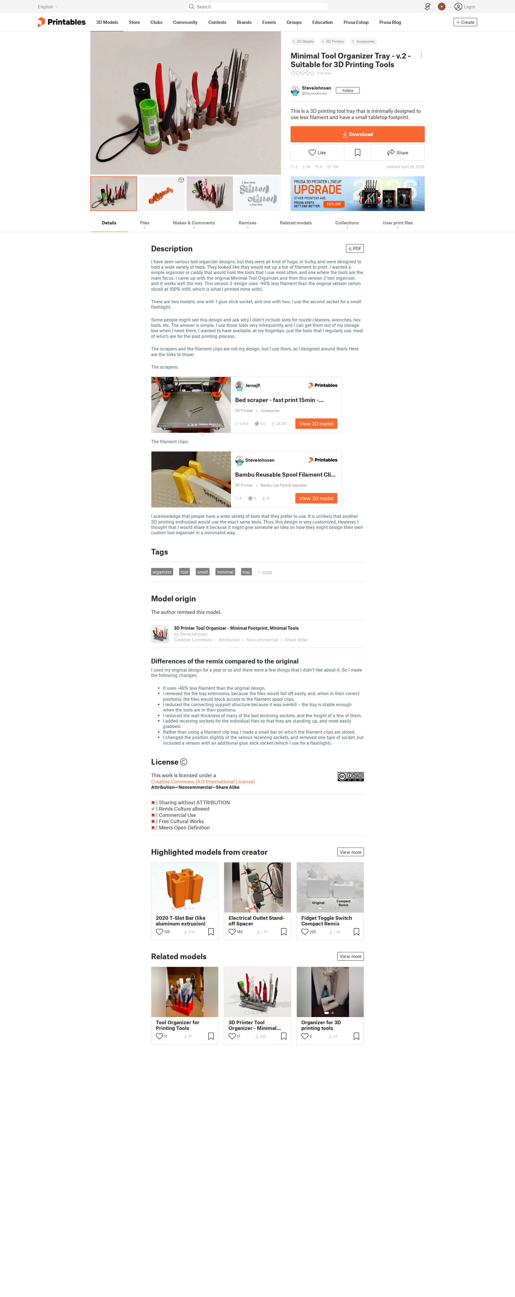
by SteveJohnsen (191, 634)
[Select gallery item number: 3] (185, 908)
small (202, 571)
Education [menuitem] (322, 22)
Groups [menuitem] (294, 22)
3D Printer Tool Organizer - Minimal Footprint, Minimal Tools (253, 1025)
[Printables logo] (62, 22)
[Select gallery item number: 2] (180, 908)
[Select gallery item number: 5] (194, 908)
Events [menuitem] (269, 22)
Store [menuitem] (134, 22)
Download (361, 134)
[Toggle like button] (159, 931)
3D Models (305, 41)
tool (184, 571)
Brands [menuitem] (244, 22)
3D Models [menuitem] (107, 22)
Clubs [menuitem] (156, 22)
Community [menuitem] (185, 22)
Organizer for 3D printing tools (321, 1025)
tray (246, 571)
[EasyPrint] (427, 6)
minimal (225, 571)
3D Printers (335, 41)
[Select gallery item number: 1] (174, 908)
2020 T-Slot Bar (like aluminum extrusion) (181, 920)
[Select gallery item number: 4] (190, 908)
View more (351, 852)
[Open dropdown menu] (421, 54)
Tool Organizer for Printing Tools (177, 1025)
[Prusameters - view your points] (442, 6)
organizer (162, 571)
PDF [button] (357, 248)
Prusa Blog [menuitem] (390, 22)
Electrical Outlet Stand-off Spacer (257, 920)
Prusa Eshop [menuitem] (356, 22)
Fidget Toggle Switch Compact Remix (326, 920)
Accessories (365, 41)
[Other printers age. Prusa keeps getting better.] (358, 193)
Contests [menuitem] (217, 22)
